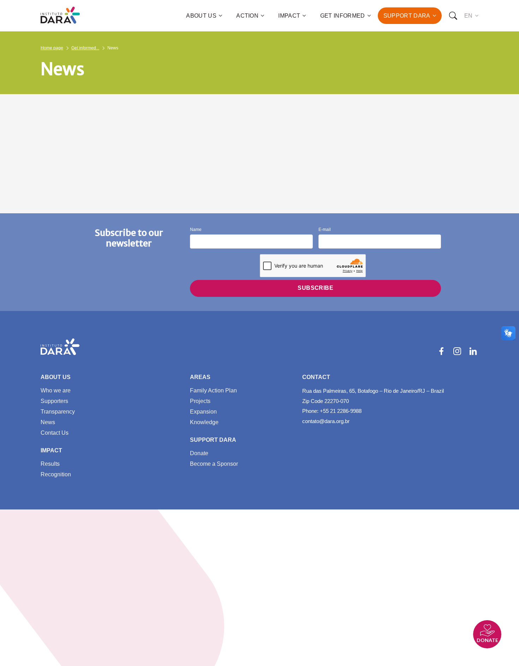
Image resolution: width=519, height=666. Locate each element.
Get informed (342, 16)
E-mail (324, 229)
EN (468, 16)
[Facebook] (441, 351)
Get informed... (85, 47)
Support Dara (406, 16)
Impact (289, 16)
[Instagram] (457, 351)
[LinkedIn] (473, 351)
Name (196, 229)
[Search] (453, 16)
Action (247, 16)
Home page (52, 47)
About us (201, 16)
